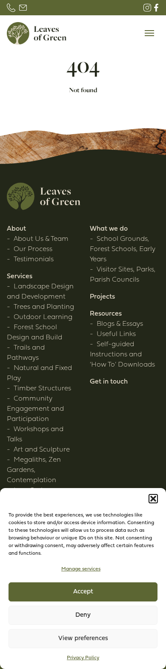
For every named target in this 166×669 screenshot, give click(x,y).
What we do (109, 229)
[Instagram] (147, 7)
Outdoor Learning (43, 317)
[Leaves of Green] (36, 33)
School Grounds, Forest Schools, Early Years (122, 249)
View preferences (83, 638)
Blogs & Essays (120, 324)
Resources (106, 314)
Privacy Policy (83, 658)
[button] (153, 498)
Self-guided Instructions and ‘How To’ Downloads (122, 354)
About (16, 229)
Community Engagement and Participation (35, 409)
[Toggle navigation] (149, 33)
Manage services (80, 569)
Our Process (33, 249)
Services (19, 276)
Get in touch (109, 381)
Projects (102, 297)
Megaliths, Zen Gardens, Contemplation (34, 470)
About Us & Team (41, 239)
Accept (83, 592)
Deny (83, 615)
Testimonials (34, 259)
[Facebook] (156, 7)
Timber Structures (42, 388)
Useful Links (116, 334)
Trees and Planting (44, 307)
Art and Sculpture (42, 449)
